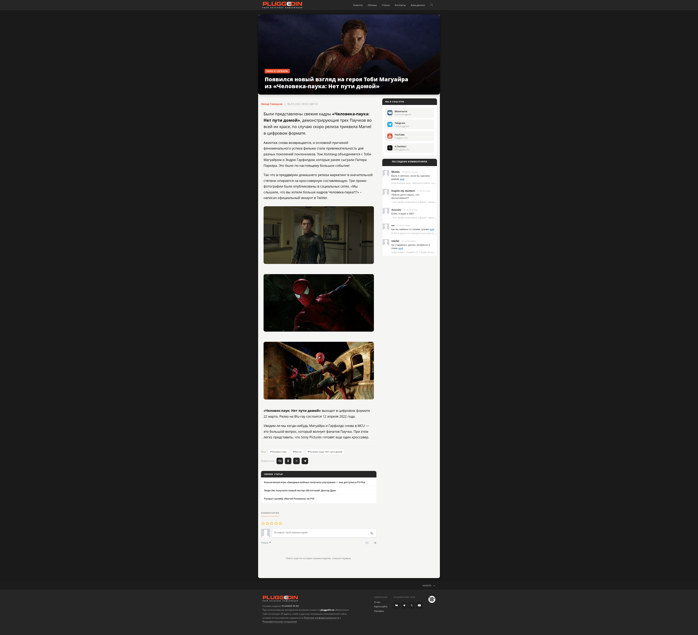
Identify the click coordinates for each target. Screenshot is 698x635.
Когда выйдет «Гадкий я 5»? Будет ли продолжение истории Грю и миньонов (431, 252)
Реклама (379, 611)
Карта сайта (380, 606)
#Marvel (297, 451)
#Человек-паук (278, 451)
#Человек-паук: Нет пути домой (325, 451)
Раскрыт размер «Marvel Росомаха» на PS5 (289, 498)
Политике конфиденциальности (321, 617)
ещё (402, 179)
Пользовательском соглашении (279, 621)
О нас (377, 602)
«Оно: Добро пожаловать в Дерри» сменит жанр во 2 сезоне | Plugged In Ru (430, 201)
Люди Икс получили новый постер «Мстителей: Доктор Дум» (300, 490)
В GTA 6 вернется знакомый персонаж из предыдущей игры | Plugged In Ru (430, 233)
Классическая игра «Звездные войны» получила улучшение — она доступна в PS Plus (314, 482)
